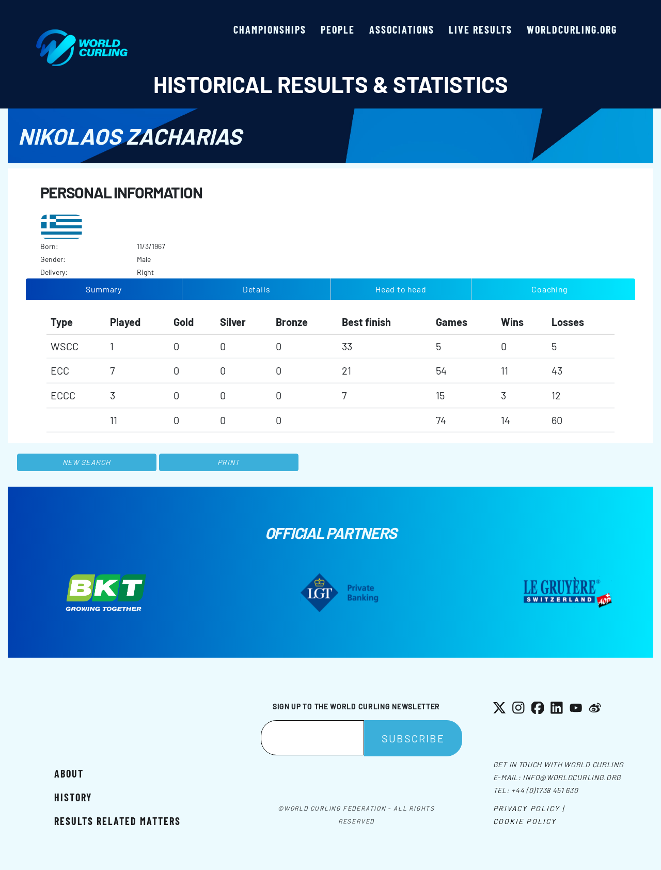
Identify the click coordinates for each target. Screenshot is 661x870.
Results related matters (117, 821)
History (73, 797)
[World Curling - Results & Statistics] (81, 35)
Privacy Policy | (529, 808)
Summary (104, 289)
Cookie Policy (524, 821)
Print (228, 462)
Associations (401, 29)
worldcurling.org (572, 29)
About (69, 773)
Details (257, 289)
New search (86, 462)
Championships (269, 29)
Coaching (549, 289)
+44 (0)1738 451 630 (544, 790)
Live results (480, 29)
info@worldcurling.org (572, 777)
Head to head (400, 289)
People (338, 29)
